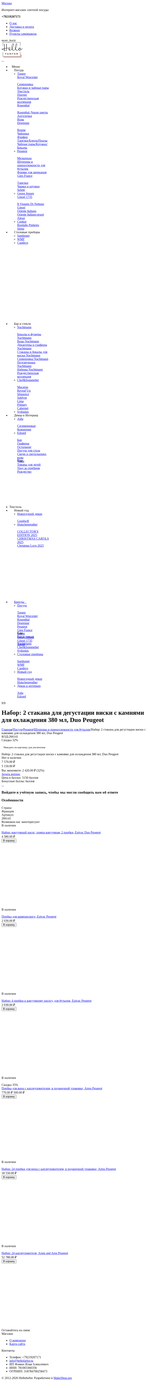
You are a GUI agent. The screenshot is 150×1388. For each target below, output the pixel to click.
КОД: (5, 736)
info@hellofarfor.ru (21, 1360)
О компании (17, 1340)
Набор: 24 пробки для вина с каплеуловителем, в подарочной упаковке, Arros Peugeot (59, 1169)
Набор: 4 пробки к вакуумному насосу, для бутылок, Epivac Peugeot (46, 1000)
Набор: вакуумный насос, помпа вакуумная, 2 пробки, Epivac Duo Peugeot (51, 832)
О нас (13, 23)
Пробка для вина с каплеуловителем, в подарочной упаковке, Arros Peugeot (52, 1088)
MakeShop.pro (63, 1378)
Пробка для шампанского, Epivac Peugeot (29, 916)
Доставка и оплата (21, 26)
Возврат (14, 30)
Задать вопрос (11, 774)
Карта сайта (17, 1344)
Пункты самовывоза (23, 33)
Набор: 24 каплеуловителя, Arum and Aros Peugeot (35, 1253)
